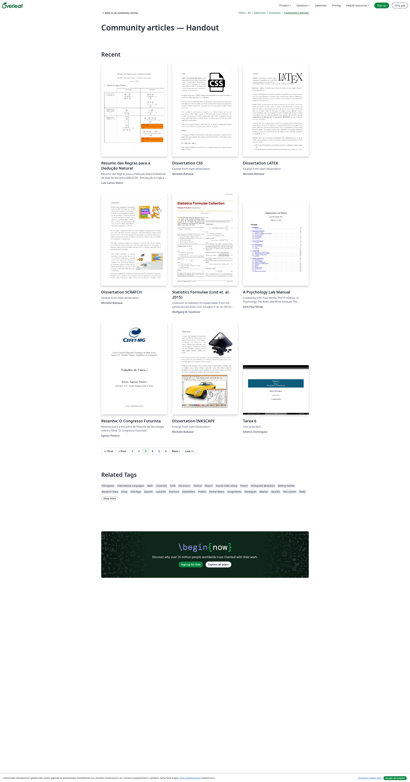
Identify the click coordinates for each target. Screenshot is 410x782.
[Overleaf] (12, 5)
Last (189, 451)
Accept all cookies (395, 778)
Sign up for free (190, 564)
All (249, 13)
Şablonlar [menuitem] (321, 5)
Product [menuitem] (284, 5)
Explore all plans (218, 564)
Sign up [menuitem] (381, 5)
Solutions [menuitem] (302, 5)
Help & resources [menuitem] (356, 5)
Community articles (296, 13)
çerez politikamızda (189, 777)
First (108, 451)
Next (176, 451)
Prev (122, 451)
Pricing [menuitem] (336, 5)
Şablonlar (260, 13)
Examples (275, 13)
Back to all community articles (120, 12)
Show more (109, 498)
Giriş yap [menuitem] (400, 5)
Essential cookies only (369, 777)
